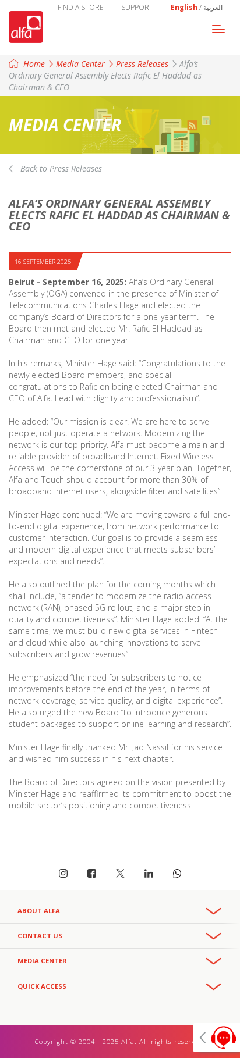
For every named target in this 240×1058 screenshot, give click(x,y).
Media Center (80, 63)
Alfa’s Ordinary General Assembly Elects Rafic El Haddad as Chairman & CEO (105, 75)
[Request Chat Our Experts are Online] (216, 1037)
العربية (213, 7)
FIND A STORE (81, 7)
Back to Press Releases (61, 168)
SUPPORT (137, 7)
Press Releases (142, 63)
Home (34, 63)
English (184, 7)
